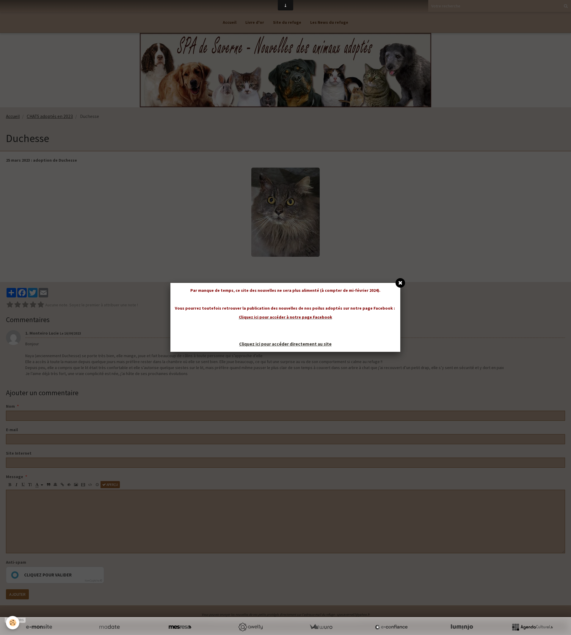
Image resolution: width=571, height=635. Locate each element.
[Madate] (109, 627)
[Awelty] (250, 627)
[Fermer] (400, 283)
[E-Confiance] (391, 627)
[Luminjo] (462, 627)
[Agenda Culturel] (532, 627)
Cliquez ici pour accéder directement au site (285, 344)
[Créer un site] (39, 627)
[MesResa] (180, 627)
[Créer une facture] (321, 627)
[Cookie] (12, 622)
